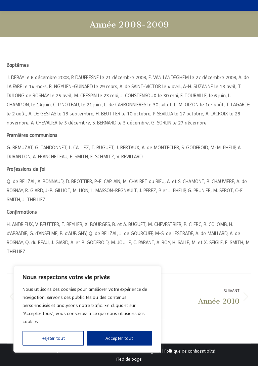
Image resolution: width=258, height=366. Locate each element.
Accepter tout (119, 338)
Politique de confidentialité (189, 351)
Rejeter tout (53, 338)
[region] (87, 309)
